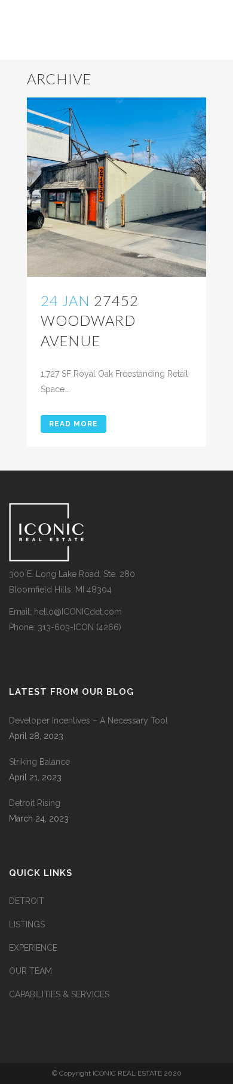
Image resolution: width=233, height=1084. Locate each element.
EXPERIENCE (33, 947)
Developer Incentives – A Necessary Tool (88, 720)
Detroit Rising (34, 803)
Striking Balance (39, 762)
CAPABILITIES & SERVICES (59, 994)
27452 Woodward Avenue (90, 320)
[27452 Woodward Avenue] (116, 187)
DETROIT (26, 901)
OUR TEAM (30, 971)
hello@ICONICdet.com (78, 611)
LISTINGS (27, 924)
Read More (73, 424)
